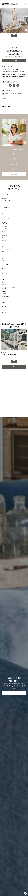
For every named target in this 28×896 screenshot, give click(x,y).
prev (12, 35)
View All (14, 366)
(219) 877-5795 (14, 164)
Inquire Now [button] (14, 60)
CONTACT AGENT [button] (14, 174)
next (15, 35)
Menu (25, 4)
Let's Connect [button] (14, 693)
